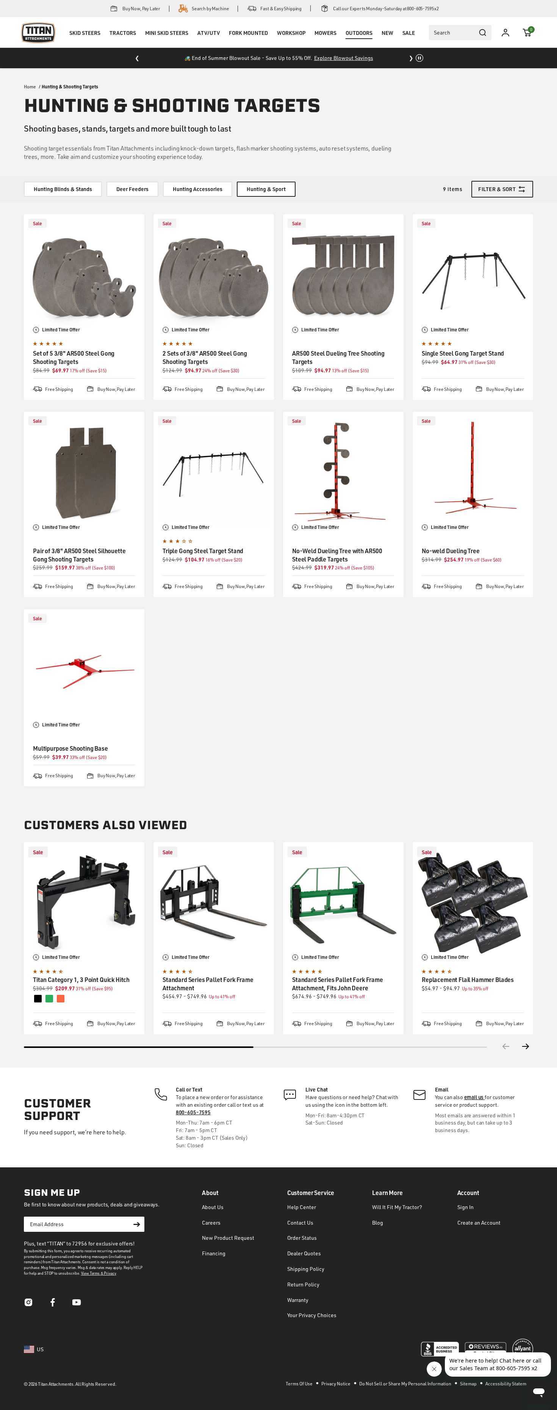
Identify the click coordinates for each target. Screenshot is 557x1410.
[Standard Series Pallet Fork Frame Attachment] (213, 902)
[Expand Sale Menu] (408, 42)
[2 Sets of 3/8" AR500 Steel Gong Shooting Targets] (213, 274)
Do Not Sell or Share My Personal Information (405, 1383)
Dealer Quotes (304, 1253)
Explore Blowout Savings (343, 58)
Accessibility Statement (509, 1383)
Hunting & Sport (266, 189)
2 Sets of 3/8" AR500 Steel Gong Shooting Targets (205, 357)
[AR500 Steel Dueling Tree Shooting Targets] (343, 274)
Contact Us (300, 1222)
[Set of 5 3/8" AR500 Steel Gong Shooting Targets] (84, 274)
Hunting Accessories (197, 189)
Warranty (297, 1300)
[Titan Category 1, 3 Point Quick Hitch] (84, 902)
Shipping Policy (305, 1269)
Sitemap (468, 1383)
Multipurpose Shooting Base (70, 748)
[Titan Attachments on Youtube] (76, 1304)
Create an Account (479, 1222)
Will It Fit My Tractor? (397, 1207)
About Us (213, 1207)
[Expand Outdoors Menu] (359, 42)
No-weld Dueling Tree (451, 551)
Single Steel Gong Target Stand (463, 353)
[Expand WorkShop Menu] (291, 42)
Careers (211, 1222)
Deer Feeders (132, 189)
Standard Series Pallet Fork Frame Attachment (208, 984)
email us (474, 1097)
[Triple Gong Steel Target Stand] (213, 472)
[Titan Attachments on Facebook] (52, 1304)
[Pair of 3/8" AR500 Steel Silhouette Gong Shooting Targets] (84, 472)
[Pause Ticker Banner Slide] (419, 58)
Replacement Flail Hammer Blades (468, 979)
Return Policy (303, 1284)
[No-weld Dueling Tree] (473, 472)
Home (30, 86)
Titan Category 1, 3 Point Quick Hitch (81, 979)
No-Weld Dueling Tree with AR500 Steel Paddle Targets (337, 555)
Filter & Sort (497, 189)
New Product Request (228, 1237)
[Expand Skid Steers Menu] (85, 42)
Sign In (465, 1207)
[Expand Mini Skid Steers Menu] (166, 42)
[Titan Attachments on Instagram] (28, 1304)
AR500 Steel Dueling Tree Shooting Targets (338, 357)
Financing (213, 1253)
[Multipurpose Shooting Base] (84, 669)
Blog (377, 1222)
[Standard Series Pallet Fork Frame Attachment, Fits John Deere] (343, 902)
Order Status (302, 1237)
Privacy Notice (336, 1383)
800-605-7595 (193, 1112)
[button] (527, 32)
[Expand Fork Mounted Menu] (248, 42)
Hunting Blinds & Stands (63, 189)
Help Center (301, 1207)
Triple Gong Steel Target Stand (203, 551)
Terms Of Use (299, 1383)
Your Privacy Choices (311, 1315)
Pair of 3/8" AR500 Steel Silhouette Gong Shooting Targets (79, 555)
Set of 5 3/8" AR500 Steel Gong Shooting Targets (73, 357)
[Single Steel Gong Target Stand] (473, 274)
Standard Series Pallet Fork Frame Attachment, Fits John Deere (337, 984)
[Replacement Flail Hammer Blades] (473, 902)
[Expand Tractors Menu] (122, 42)
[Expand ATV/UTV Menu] (208, 42)
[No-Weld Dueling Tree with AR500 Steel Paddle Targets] (343, 472)
